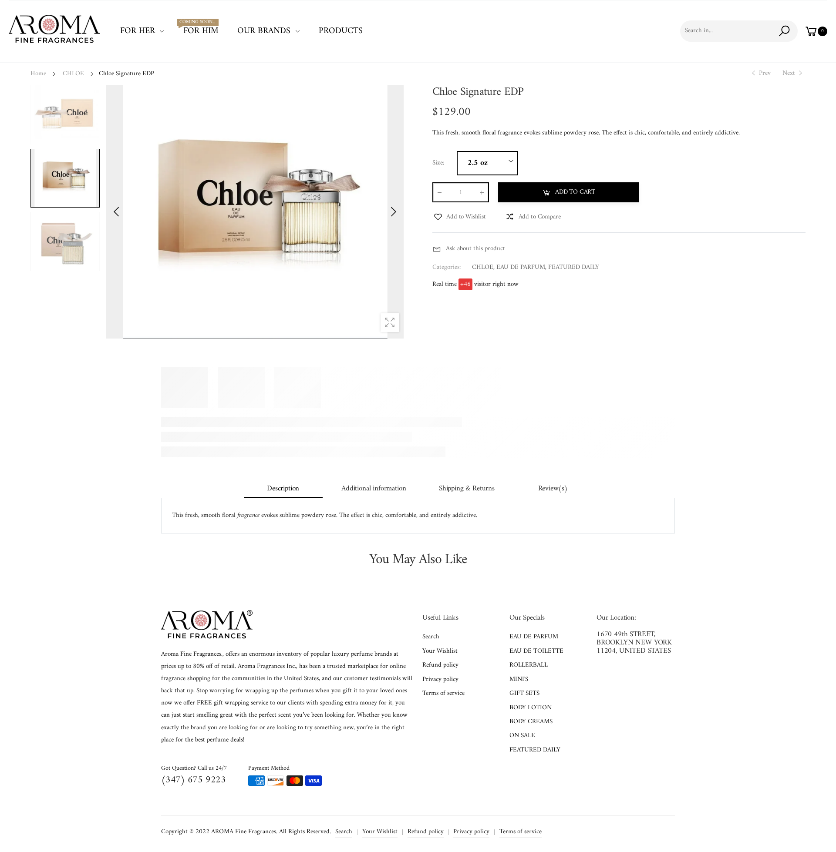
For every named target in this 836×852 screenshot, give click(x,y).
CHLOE (482, 267)
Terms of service (443, 693)
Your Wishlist (440, 651)
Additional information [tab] (373, 488)
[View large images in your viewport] (390, 322)
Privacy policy (440, 679)
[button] (392, 211)
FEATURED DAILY (573, 267)
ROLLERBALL (528, 665)
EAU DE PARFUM (520, 267)
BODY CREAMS (531, 722)
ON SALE (522, 735)
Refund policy (440, 665)
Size (438, 163)
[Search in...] (786, 31)
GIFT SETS (524, 693)
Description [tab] (283, 488)
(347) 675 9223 (193, 780)
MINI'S (518, 679)
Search (430, 637)
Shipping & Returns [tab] (467, 488)
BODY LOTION (530, 708)
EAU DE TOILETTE (536, 651)
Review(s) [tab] (553, 488)
